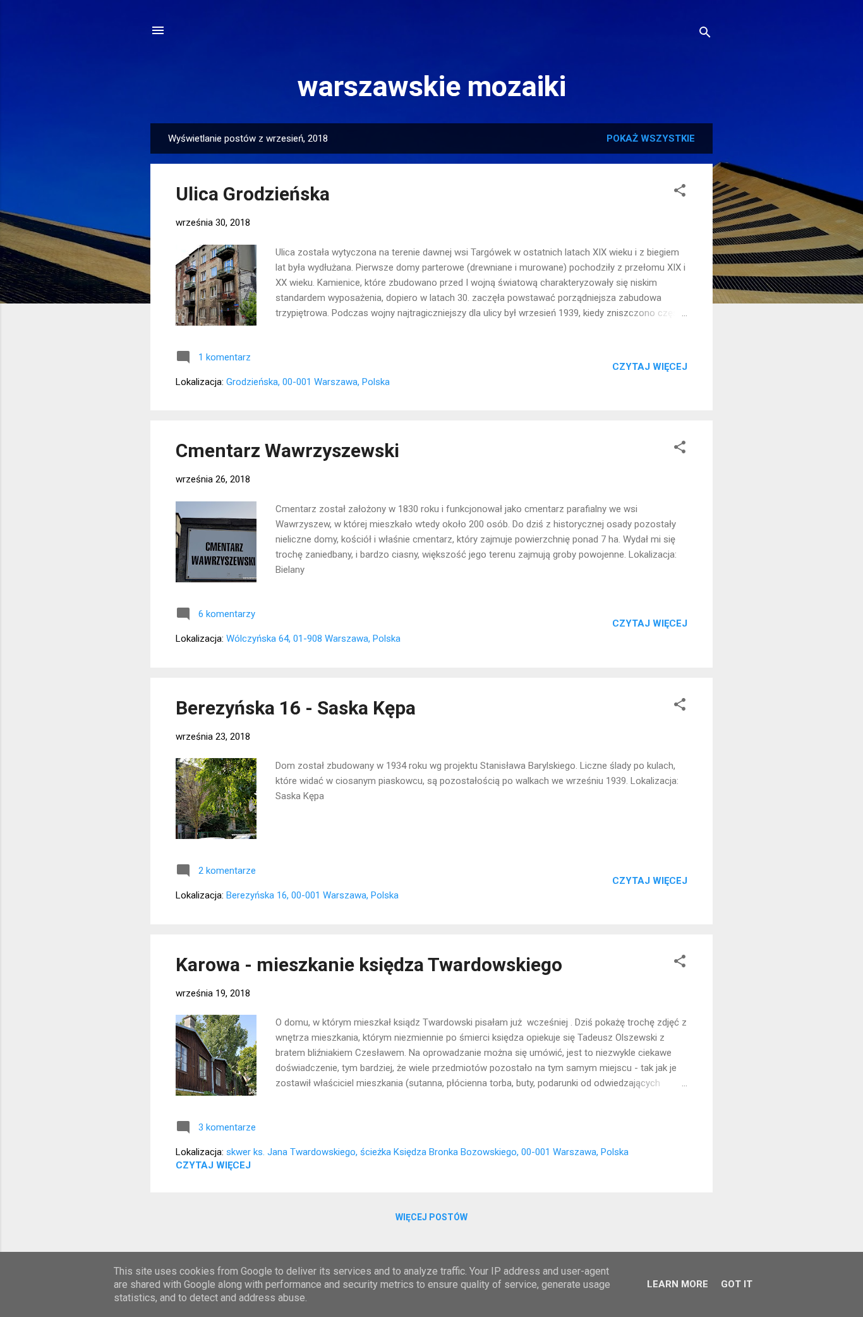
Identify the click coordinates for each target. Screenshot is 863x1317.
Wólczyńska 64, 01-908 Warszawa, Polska (313, 638)
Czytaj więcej (649, 366)
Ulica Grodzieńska (253, 194)
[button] (679, 192)
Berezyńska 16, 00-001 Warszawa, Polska (312, 895)
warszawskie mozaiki (432, 86)
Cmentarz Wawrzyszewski (287, 450)
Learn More (677, 1284)
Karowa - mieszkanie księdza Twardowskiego (369, 964)
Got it (736, 1284)
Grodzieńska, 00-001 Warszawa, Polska (308, 382)
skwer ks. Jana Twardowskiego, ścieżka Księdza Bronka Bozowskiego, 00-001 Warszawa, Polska (427, 1152)
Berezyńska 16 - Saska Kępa (296, 708)
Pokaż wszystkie (651, 138)
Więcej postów (431, 1217)
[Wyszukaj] (705, 34)
